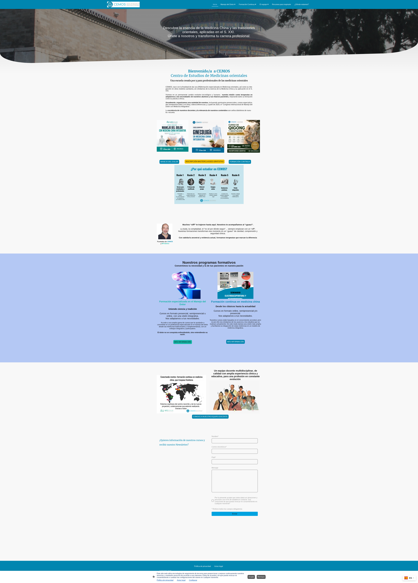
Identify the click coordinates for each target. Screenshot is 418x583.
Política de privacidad (165, 580)
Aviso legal (181, 580)
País (214, 457)
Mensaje (215, 468)
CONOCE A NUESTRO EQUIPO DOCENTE (210, 417)
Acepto (251, 577)
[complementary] (409, 578)
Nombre (215, 436)
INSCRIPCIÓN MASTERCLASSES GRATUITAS (205, 161)
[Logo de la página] (123, 4)
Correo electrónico (219, 447)
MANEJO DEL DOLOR (169, 162)
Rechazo (261, 577)
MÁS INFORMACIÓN (182, 342)
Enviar (234, 514)
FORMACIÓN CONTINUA (240, 162)
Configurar (193, 580)
